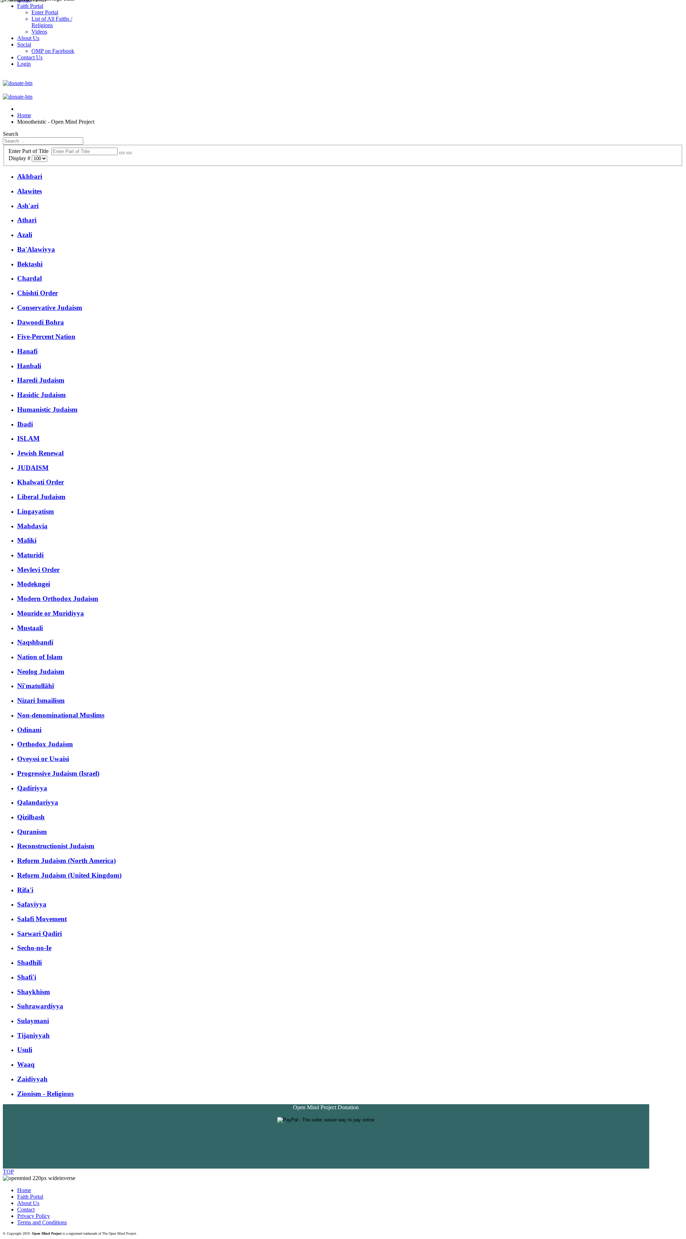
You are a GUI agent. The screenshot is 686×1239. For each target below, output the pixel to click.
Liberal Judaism (41, 496)
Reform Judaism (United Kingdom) (69, 875)
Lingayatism (35, 511)
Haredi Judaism (40, 380)
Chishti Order (37, 293)
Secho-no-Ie (34, 948)
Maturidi (30, 555)
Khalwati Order (40, 482)
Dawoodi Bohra (40, 322)
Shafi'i (26, 977)
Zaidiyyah (32, 1079)
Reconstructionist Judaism (55, 846)
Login (24, 64)
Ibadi (25, 424)
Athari (26, 220)
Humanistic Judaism (47, 409)
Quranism (32, 831)
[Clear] (129, 153)
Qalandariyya (37, 802)
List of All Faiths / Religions (51, 22)
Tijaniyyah (33, 1035)
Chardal (29, 278)
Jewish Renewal (40, 453)
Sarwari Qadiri (39, 933)
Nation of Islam (40, 657)
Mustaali (30, 628)
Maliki (26, 540)
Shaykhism (33, 992)
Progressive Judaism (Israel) (58, 773)
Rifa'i (25, 890)
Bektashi (30, 264)
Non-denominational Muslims (60, 715)
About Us (28, 1203)
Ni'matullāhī (35, 686)
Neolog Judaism (40, 671)
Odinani (29, 730)
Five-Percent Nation (46, 336)
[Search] (122, 153)
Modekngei (33, 584)
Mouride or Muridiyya (50, 613)
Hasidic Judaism (41, 395)
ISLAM (28, 438)
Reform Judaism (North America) (66, 860)
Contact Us (30, 57)
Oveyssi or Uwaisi (43, 758)
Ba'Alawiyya (36, 249)
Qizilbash (31, 817)
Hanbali (29, 366)
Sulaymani (33, 1021)
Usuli (24, 1049)
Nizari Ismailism (41, 700)
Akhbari (29, 176)
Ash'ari (28, 205)
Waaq (26, 1064)
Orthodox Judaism (45, 744)
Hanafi (27, 351)
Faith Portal (30, 1197)
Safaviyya (31, 904)
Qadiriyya (32, 788)
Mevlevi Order (38, 569)
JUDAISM (33, 468)
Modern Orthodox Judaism (57, 598)
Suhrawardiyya (40, 1006)
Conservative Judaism (49, 307)
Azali (24, 234)
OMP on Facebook (52, 51)
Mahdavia (32, 526)
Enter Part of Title (30, 151)
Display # (20, 158)
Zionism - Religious (45, 1093)
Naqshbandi (35, 642)
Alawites (29, 191)
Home (24, 1190)
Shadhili (29, 962)
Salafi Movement (42, 919)
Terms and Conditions (42, 1222)
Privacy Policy (33, 1216)
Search (10, 134)
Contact (26, 1209)
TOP (8, 1172)
